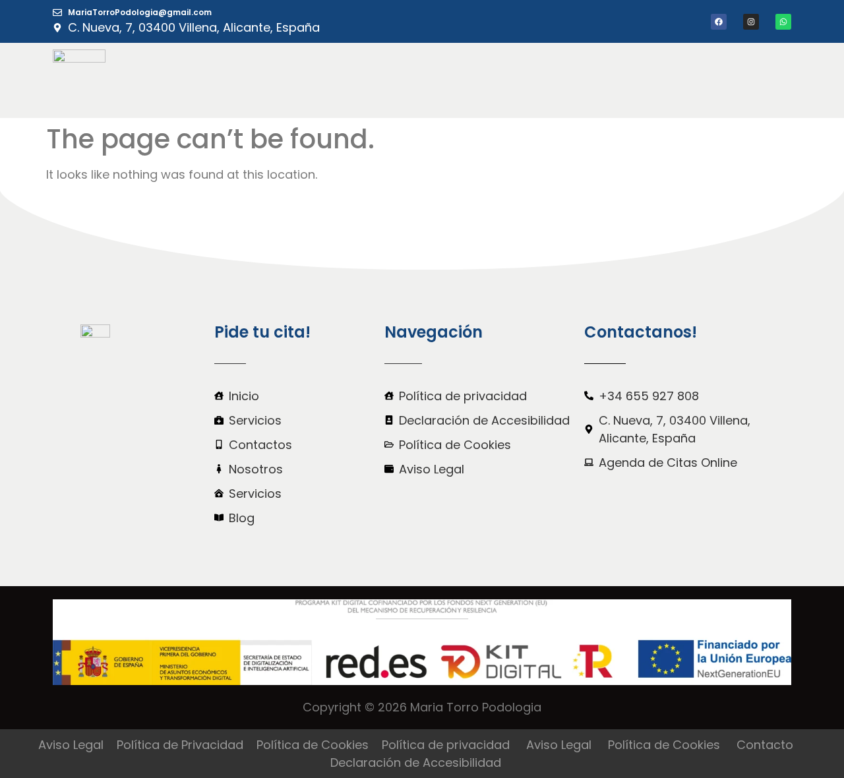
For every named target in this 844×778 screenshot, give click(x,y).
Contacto (765, 744)
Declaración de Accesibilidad (415, 762)
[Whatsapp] (783, 22)
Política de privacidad (446, 744)
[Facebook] (719, 22)
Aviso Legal (71, 744)
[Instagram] (751, 22)
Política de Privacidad (180, 744)
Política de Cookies (312, 744)
